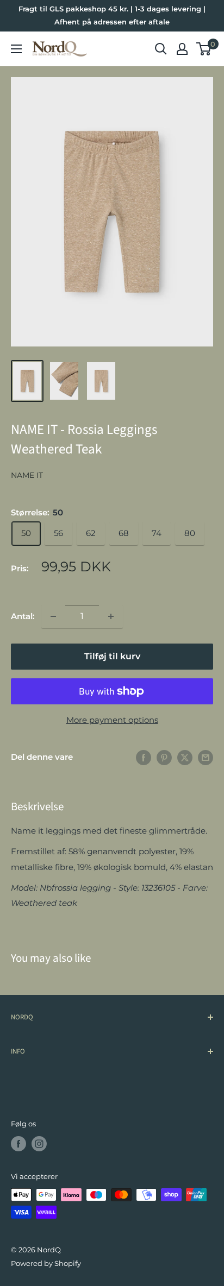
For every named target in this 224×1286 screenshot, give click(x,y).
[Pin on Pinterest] (164, 757)
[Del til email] (205, 757)
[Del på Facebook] (143, 757)
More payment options (112, 720)
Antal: (23, 616)
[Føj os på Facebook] (18, 1143)
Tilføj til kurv (112, 656)
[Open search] (161, 49)
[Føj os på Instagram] (39, 1143)
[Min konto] (182, 49)
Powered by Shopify (46, 1263)
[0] (204, 48)
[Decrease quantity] (53, 616)
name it (27, 475)
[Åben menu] (16, 49)
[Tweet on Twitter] (184, 757)
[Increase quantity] (110, 616)
